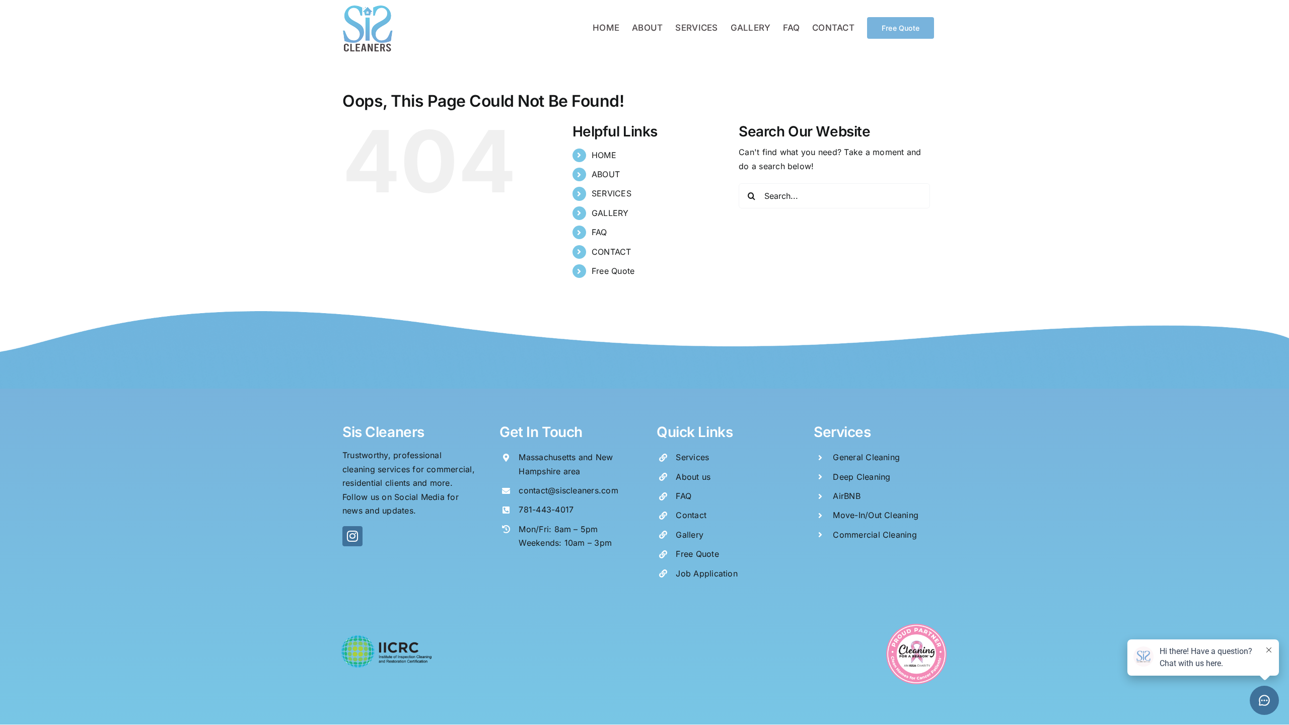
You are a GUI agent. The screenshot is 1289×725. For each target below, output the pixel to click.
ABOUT (606, 174)
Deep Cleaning (861, 477)
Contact (691, 515)
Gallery (689, 535)
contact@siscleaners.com (568, 490)
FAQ (599, 232)
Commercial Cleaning (875, 535)
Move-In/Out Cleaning (875, 515)
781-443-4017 (546, 509)
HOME (604, 155)
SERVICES (611, 193)
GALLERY (610, 213)
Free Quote (613, 271)
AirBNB (846, 496)
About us (693, 477)
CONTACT (611, 252)
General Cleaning (866, 457)
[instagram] (352, 536)
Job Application (707, 573)
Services (692, 457)
